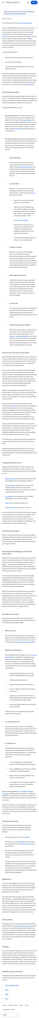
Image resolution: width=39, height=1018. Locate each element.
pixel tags (15, 406)
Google (4, 1005)
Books (7, 990)
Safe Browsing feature (27, 844)
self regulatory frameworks (25, 926)
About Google (13, 1005)
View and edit (9, 485)
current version (10, 13)
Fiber (6, 998)
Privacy (21, 1005)
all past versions (21, 13)
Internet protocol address (21, 220)
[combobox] (10, 1015)
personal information (26, 120)
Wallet (7, 994)
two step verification (18, 841)
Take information (10, 507)
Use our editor (9, 496)
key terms (24, 78)
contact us (31, 84)
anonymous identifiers (22, 336)
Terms (26, 1005)
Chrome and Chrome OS (12, 985)
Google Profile (17, 128)
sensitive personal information (26, 642)
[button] (3, 2)
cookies (11, 336)
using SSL (27, 837)
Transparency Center (8, 1009)
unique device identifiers (26, 167)
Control (7, 503)
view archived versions (25, 23)
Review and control (10, 478)
